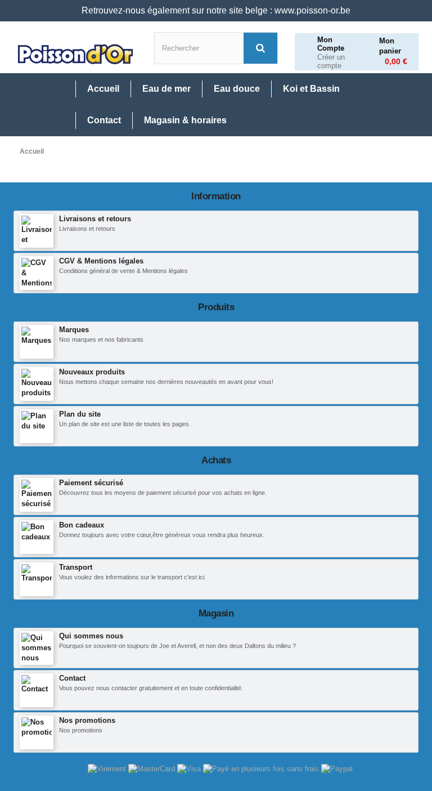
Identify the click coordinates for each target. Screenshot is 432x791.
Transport (75, 567)
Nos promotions (87, 720)
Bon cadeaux (81, 525)
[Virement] (108, 768)
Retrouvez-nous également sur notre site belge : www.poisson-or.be (216, 10)
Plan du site (80, 414)
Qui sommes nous (91, 636)
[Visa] (190, 768)
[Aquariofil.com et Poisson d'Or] (75, 54)
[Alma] (262, 768)
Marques (74, 329)
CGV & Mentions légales (101, 261)
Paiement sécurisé (91, 483)
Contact (72, 678)
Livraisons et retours (95, 218)
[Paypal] (337, 768)
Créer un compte (331, 61)
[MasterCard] (152, 768)
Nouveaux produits (92, 372)
